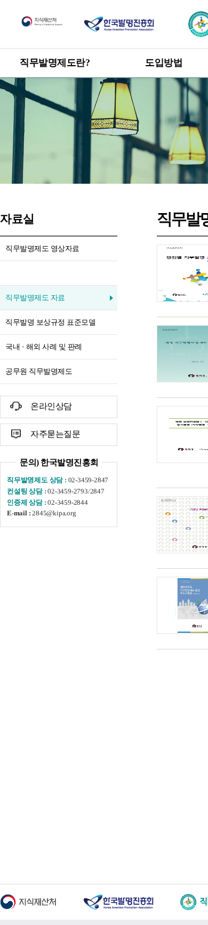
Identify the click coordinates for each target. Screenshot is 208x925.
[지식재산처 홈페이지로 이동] (41, 21)
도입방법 (163, 62)
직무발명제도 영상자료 (42, 249)
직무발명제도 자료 (35, 298)
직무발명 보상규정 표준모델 (50, 322)
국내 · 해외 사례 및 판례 (43, 347)
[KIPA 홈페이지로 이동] (119, 23)
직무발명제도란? (55, 62)
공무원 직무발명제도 (38, 371)
